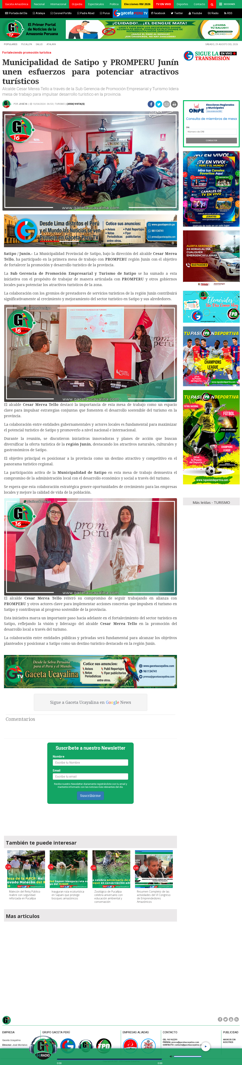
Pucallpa (26, 44)
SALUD (39, 44)
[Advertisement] (90, 818)
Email (56, 770)
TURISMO (60, 104)
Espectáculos (96, 4)
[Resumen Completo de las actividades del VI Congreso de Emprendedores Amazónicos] (154, 869)
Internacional (58, 4)
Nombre (58, 756)
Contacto (199, 4)
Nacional (39, 4)
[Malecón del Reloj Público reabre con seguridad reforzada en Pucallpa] (26, 869)
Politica (114, 4)
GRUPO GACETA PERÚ (56, 1032)
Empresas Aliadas (136, 1032)
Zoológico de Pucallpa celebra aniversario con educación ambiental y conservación (108, 896)
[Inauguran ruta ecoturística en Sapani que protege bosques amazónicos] (69, 869)
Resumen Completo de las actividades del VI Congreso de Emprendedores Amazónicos (154, 896)
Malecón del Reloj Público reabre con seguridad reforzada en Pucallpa (24, 895)
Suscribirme (90, 796)
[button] (16, 4)
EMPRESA (8, 1032)
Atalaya (51, 44)
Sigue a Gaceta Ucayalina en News (90, 702)
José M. (23, 104)
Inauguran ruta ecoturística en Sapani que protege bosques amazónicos (68, 895)
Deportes (182, 4)
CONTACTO (170, 1032)
